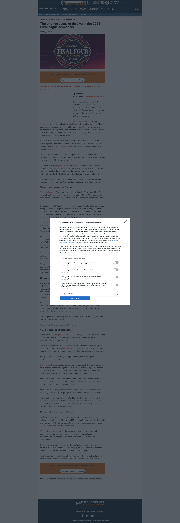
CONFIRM (75, 298)
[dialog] (90, 261)
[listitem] (90, 258)
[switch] (116, 262)
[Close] (126, 222)
